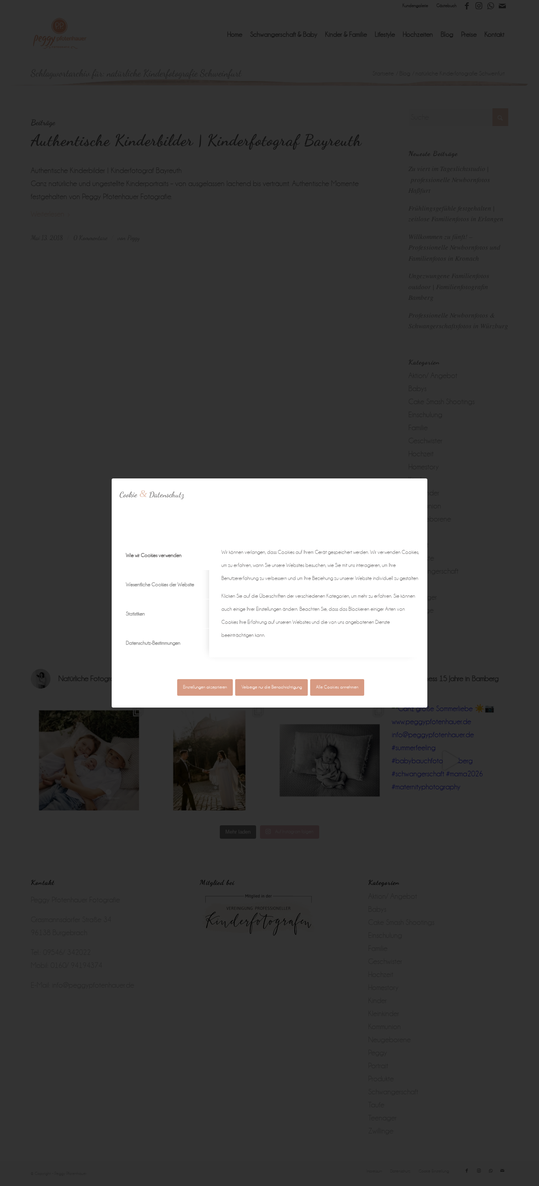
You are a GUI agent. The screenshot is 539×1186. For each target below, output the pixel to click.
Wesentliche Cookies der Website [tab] (160, 584)
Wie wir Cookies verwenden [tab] (154, 555)
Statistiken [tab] (135, 614)
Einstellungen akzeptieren (205, 687)
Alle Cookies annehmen (337, 687)
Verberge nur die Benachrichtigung (271, 687)
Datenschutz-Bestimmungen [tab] (153, 643)
